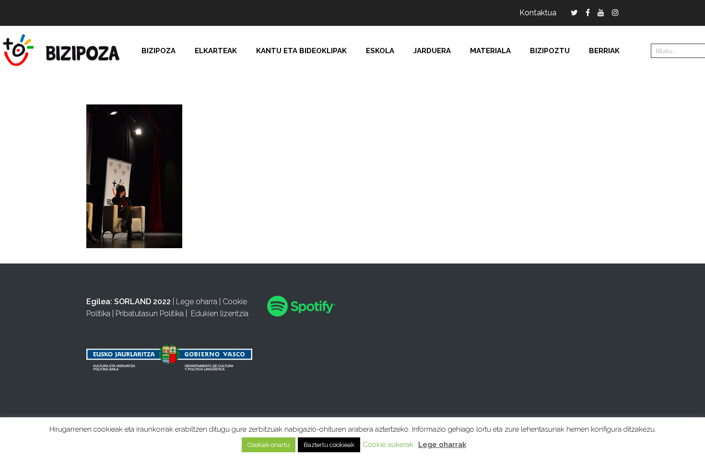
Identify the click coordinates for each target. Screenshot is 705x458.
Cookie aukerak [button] (388, 444)
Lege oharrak (442, 444)
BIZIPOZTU (550, 50)
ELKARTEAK (216, 50)
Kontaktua (537, 12)
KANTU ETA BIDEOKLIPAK (301, 50)
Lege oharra (196, 301)
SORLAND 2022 (142, 301)
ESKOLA (380, 50)
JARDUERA (432, 50)
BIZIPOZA (158, 50)
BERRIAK (604, 50)
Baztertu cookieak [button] (329, 444)
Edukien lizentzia (219, 313)
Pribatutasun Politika (150, 313)
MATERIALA (490, 50)
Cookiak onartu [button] (268, 444)
